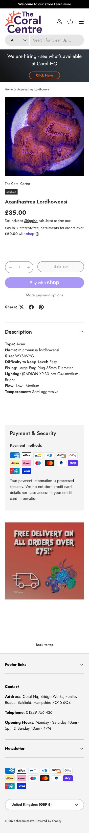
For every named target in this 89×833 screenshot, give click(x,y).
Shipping (31, 220)
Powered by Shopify (48, 821)
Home (9, 89)
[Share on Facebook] (31, 307)
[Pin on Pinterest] (41, 307)
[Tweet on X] (21, 307)
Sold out (60, 266)
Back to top (45, 644)
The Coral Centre (17, 183)
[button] (70, 21)
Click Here (44, 75)
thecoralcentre (25, 821)
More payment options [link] (44, 295)
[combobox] (44, 40)
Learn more (62, 3)
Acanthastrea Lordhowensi (33, 89)
